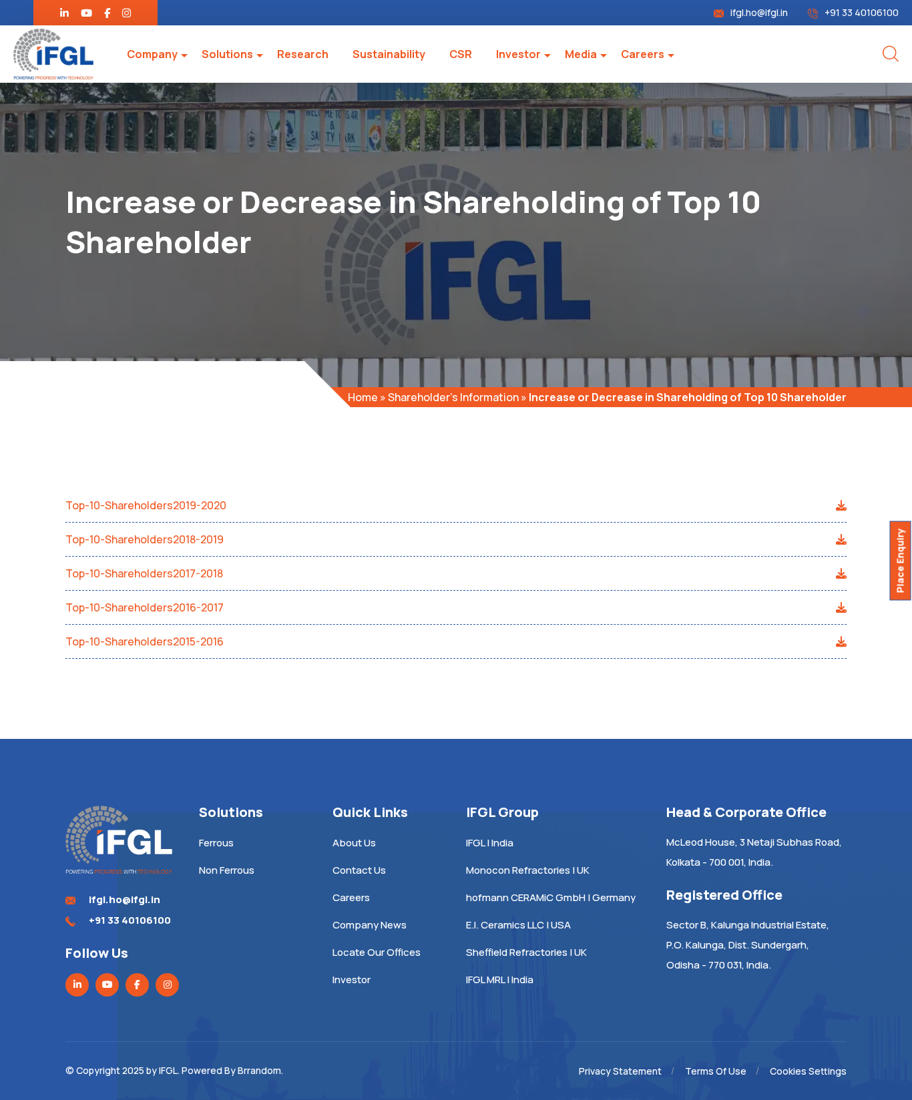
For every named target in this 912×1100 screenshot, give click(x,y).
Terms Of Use (715, 1071)
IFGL (168, 1070)
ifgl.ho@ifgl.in (759, 12)
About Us (354, 843)
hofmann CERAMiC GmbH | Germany (551, 897)
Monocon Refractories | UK (528, 870)
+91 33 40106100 (862, 12)
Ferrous (216, 843)
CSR (460, 54)
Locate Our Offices (376, 952)
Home (363, 397)
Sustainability (389, 54)
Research (302, 54)
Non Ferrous (226, 870)
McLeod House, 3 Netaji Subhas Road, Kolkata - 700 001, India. (754, 852)
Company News (369, 925)
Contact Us (359, 870)
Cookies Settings (808, 1071)
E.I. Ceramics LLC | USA (518, 925)
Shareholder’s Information (453, 397)
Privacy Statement (620, 1071)
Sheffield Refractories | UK (526, 952)
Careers (642, 54)
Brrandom (259, 1070)
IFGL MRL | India (499, 980)
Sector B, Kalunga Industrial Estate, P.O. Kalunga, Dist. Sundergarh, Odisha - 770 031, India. (747, 945)
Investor (518, 54)
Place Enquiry (900, 561)
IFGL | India (489, 843)
